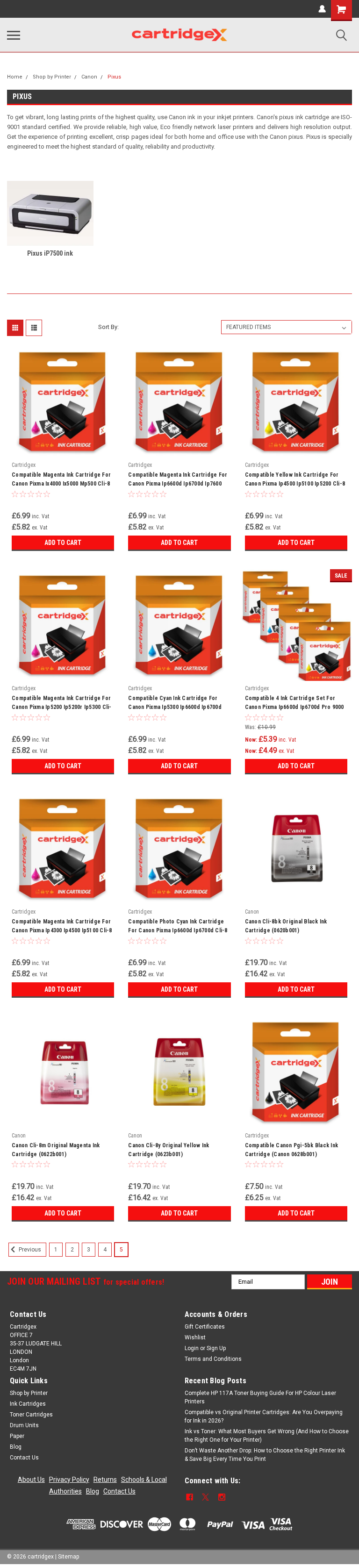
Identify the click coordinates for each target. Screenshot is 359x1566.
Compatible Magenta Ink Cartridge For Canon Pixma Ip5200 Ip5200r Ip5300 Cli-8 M (62, 704)
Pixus (114, 77)
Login (192, 1348)
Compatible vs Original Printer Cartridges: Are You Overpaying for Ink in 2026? (264, 1416)
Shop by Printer (52, 77)
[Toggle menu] (13, 35)
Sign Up (216, 1348)
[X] (205, 1497)
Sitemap (68, 1556)
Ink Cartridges (28, 1404)
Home (14, 77)
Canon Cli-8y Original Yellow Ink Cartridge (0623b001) (168, 1150)
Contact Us (24, 1457)
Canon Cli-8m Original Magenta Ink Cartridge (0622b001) (56, 1150)
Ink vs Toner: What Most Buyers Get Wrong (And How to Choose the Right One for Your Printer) (267, 1435)
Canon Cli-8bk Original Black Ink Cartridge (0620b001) (286, 926)
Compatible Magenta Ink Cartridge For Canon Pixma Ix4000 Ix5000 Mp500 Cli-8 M (61, 480)
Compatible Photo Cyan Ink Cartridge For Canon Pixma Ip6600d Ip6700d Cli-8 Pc (177, 927)
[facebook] (189, 1497)
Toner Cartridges (31, 1414)
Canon (89, 77)
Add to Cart (62, 542)
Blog (16, 1447)
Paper (17, 1436)
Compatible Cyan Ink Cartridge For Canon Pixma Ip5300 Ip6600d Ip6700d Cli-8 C (175, 704)
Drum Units (24, 1425)
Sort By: (108, 326)
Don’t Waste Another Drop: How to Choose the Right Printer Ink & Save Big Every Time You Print (265, 1454)
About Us (31, 1479)
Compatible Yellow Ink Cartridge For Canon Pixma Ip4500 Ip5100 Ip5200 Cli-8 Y (295, 480)
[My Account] (322, 9)
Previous (29, 1249)
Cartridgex (24, 465)
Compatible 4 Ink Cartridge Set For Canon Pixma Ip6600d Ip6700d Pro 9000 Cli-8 (294, 704)
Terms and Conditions (213, 1359)
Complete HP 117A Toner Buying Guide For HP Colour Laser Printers (260, 1397)
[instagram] (221, 1497)
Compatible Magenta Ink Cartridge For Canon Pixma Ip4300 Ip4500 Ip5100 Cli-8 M (62, 927)
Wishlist (195, 1337)
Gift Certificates (205, 1326)
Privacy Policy (69, 1479)
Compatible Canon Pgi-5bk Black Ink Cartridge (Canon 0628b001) (291, 1150)
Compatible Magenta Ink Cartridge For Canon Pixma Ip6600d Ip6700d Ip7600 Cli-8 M (177, 480)
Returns (105, 1479)
